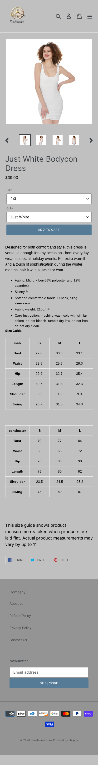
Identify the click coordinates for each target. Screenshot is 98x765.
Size (9, 190)
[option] (25, 140)
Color (10, 208)
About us (16, 603)
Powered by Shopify (65, 740)
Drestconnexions (41, 740)
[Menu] (89, 16)
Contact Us (18, 640)
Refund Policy (20, 616)
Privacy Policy (20, 628)
